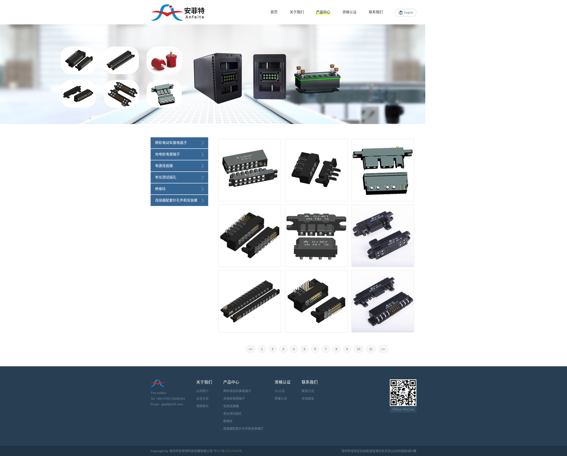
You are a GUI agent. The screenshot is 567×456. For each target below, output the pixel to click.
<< (250, 349)
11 (371, 349)
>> (383, 349)
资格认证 (349, 12)
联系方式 (308, 391)
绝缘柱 (160, 189)
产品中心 (323, 12)
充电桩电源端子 (167, 154)
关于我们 (297, 12)
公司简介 (202, 391)
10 (358, 349)
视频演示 (202, 406)
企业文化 (202, 398)
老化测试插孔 (165, 177)
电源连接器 (164, 166)
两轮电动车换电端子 (171, 143)
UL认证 (280, 391)
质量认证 (281, 398)
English (408, 12)
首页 (274, 12)
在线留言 (308, 398)
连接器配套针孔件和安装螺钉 (178, 200)
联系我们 (376, 12)
